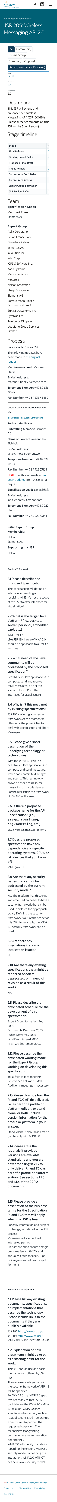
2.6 (9, 85)
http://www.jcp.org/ (30, 1331)
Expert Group (17, 55)
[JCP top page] (11, 4)
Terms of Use (25, 1488)
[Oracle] (5, 1482)
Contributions (37, 417)
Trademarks (9, 1493)
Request (25, 417)
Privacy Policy (39, 1488)
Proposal (29, 61)
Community (23, 49)
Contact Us (8, 1488)
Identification (13, 417)
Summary (15, 61)
